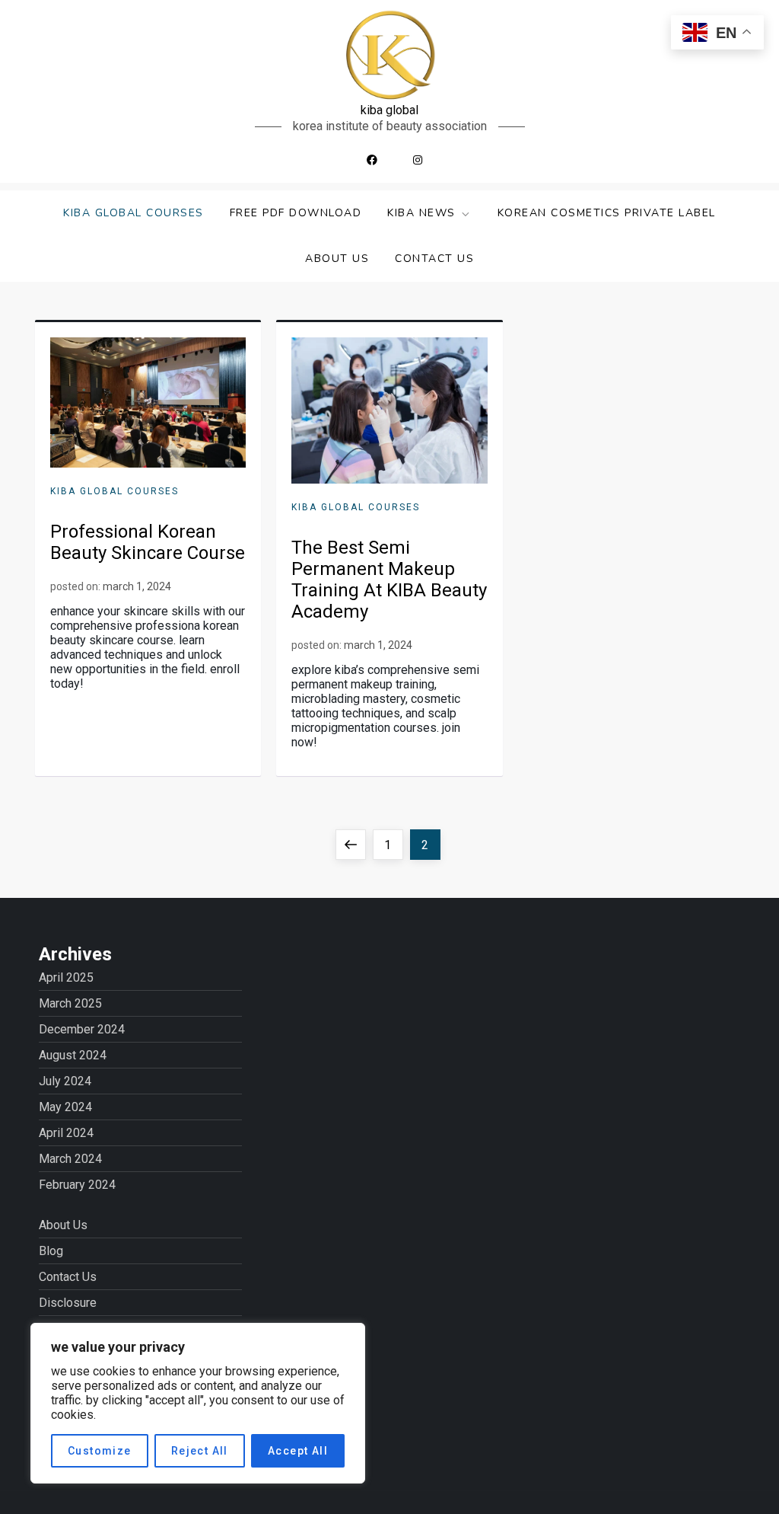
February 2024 (77, 1184)
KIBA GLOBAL (389, 110)
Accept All (298, 1451)
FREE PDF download (296, 213)
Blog (51, 1251)
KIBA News (421, 213)
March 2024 (70, 1158)
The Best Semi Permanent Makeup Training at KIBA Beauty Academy (389, 579)
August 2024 (73, 1055)
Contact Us (434, 258)
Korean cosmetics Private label (607, 213)
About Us (337, 258)
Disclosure (68, 1302)
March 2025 (70, 1003)
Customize (100, 1451)
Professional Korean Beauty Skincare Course (147, 542)
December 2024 (82, 1029)
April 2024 (66, 1133)
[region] (197, 1403)
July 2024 (65, 1081)
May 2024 (65, 1107)
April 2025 (66, 977)
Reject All (199, 1451)
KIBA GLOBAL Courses (133, 213)
